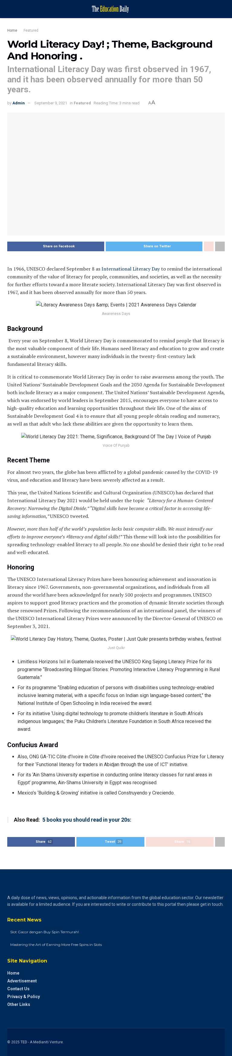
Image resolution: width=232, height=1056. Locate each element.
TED (24, 1042)
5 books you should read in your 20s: (86, 820)
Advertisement (22, 980)
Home (12, 30)
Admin (18, 103)
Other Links (18, 1004)
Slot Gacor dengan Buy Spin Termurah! (44, 932)
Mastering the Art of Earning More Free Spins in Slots (56, 944)
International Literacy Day (131, 268)
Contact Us (18, 988)
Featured (31, 30)
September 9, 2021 (50, 103)
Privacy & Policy (23, 996)
